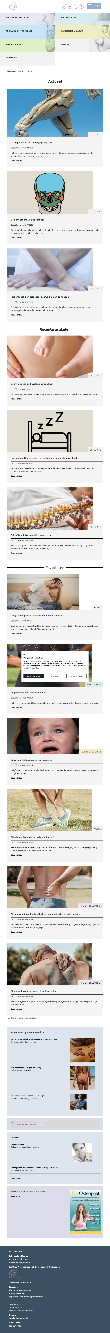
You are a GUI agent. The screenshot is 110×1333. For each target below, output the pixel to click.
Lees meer (16, 1196)
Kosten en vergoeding (19, 1262)
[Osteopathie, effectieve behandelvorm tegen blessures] (39, 1168)
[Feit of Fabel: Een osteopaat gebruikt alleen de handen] (55, 285)
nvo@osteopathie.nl (18, 1318)
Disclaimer (14, 1287)
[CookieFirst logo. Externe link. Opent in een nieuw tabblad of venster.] (24, 655)
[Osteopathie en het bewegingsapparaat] (55, 128)
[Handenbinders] (39, 1145)
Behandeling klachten (19, 1256)
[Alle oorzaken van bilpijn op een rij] (39, 1068)
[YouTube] (70, 6)
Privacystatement (17, 1293)
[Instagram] (82, 6)
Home (23, 71)
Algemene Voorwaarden (20, 1290)
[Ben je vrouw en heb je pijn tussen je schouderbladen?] (39, 1040)
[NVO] (13, 6)
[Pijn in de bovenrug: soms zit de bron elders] (55, 979)
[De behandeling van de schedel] (55, 207)
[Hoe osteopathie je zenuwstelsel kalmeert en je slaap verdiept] (55, 446)
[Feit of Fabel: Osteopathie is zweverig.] (55, 523)
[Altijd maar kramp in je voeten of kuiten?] (55, 825)
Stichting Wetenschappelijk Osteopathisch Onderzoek (34, 1266)
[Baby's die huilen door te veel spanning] (55, 751)
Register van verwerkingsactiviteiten (26, 1296)
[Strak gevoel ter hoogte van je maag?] (39, 1097)
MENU (96, 6)
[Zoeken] (64, 6)
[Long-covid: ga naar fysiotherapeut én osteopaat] (55, 607)
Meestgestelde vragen (19, 1259)
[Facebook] (76, 6)
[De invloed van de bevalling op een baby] (55, 371)
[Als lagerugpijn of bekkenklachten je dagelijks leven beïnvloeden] (55, 902)
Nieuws (29, 71)
